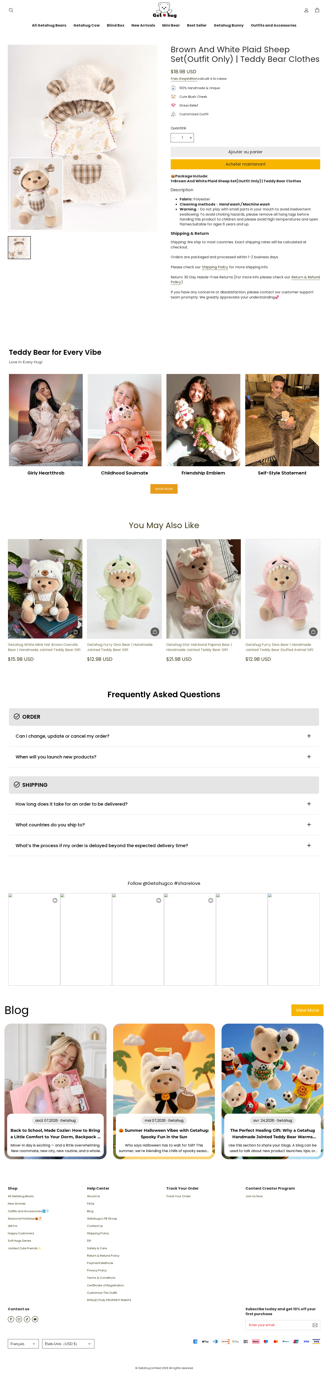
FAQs (90, 1204)
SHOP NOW (164, 489)
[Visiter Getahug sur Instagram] (19, 1321)
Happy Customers (21, 1233)
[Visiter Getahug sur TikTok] (27, 1321)
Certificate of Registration (105, 1285)
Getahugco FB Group (102, 1219)
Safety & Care (97, 1248)
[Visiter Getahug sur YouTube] (35, 1321)
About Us (93, 1196)
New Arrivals (17, 1204)
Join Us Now (254, 1196)
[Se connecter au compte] (306, 10)
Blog (90, 1211)
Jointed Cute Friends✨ (24, 1248)
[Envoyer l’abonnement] (315, 1325)
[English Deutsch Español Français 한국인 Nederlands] (23, 1343)
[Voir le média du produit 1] (19, 247)
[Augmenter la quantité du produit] (191, 138)
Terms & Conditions (101, 1278)
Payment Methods (100, 1263)
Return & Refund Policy (103, 1256)
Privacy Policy (97, 1270)
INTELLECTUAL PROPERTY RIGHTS (109, 1300)
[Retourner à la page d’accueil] (164, 10)
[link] (49, 25)
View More (307, 1010)
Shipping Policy (215, 267)
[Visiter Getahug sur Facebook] (11, 1321)
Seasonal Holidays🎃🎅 (25, 1219)
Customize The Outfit (102, 1293)
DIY (89, 1241)
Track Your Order (178, 1196)
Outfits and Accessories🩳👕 (28, 1211)
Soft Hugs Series (19, 1241)
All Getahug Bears (21, 1196)
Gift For (13, 1226)
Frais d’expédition (184, 78)
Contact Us (95, 1226)
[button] (11, 10)
